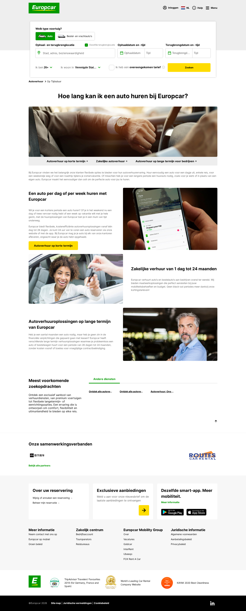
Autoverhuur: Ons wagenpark (162, 391)
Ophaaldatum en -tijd (131, 45)
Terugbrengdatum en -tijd (183, 45)
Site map (56, 603)
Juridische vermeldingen (77, 603)
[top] (215, 421)
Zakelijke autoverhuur (111, 161)
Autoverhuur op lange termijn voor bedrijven (165, 161)
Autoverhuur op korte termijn (66, 161)
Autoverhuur (36, 81)
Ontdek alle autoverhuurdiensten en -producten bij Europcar (131, 391)
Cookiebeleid (101, 603)
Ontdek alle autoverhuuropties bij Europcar (100, 391)
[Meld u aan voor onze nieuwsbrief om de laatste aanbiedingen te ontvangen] (144, 510)
